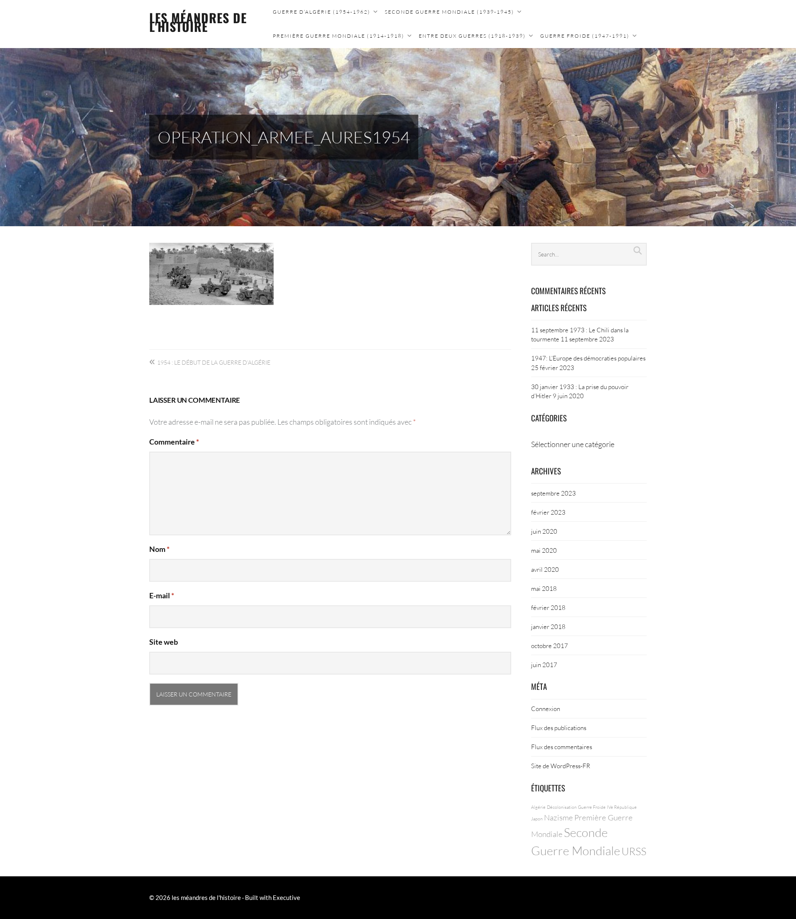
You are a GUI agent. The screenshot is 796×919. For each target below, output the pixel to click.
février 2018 (548, 607)
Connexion (545, 708)
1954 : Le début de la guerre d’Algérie (213, 362)
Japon (537, 818)
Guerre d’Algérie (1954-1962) (321, 12)
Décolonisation (562, 807)
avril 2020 (545, 569)
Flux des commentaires (561, 746)
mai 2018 (544, 588)
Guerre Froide (592, 807)
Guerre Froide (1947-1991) (584, 36)
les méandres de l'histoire (198, 22)
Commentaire (174, 441)
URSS (633, 851)
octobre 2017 (549, 645)
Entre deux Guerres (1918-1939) (472, 36)
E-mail (161, 595)
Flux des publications (558, 727)
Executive (286, 897)
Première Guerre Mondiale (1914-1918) (338, 36)
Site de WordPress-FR (560, 765)
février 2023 (548, 512)
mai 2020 (544, 550)
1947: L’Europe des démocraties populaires (588, 358)
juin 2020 (544, 531)
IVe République (622, 807)
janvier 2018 (548, 626)
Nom (159, 549)
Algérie (538, 807)
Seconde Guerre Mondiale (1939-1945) (449, 12)
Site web (163, 641)
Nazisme (558, 817)
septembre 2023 (553, 493)
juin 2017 (544, 664)
